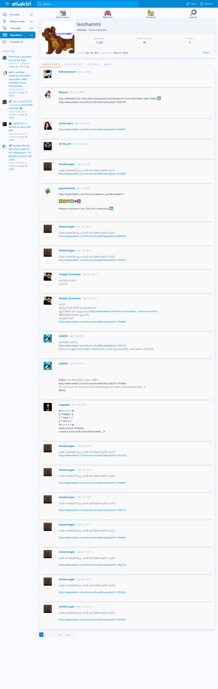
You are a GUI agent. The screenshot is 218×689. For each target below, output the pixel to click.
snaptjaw (64, 404)
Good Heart (66, 123)
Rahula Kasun (67, 71)
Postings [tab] (94, 64)
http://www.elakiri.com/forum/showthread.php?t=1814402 (92, 173)
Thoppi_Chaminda (70, 274)
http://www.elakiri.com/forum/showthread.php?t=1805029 (92, 236)
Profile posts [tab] (51, 64)
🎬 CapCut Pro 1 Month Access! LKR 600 (19, 127)
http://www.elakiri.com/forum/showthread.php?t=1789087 (92, 482)
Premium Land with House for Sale (20, 58)
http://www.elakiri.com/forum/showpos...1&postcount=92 (123, 311)
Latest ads (9, 51)
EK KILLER (65, 143)
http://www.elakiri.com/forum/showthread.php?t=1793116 (92, 345)
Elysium (63, 92)
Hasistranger (67, 164)
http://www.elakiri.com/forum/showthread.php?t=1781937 (92, 619)
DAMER (63, 336)
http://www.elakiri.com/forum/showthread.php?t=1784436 (92, 537)
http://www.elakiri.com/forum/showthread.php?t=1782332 (92, 592)
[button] (7, 4)
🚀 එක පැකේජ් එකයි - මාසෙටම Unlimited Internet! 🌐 (21, 105)
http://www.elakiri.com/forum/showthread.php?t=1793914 (92, 260)
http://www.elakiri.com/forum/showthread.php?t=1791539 (92, 455)
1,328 (99, 42)
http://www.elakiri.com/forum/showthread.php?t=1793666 (92, 321)
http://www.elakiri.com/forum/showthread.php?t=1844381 (92, 129)
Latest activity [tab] (73, 64)
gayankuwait (67, 188)
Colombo (101, 30)
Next (68, 634)
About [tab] (108, 64)
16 (59, 634)
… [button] (54, 634)
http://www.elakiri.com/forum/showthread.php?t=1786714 (92, 510)
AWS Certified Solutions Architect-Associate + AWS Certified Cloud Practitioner (20, 79)
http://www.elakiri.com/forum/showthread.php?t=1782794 (92, 564)
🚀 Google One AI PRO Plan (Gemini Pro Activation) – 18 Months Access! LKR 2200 (20, 152)
